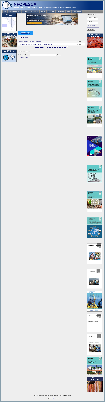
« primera (37, 47)
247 (57, 47)
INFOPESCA (24, 4)
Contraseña (90, 21)
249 (62, 47)
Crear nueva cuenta (91, 25)
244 (50, 47)
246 (55, 47)
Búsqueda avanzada (24, 57)
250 (65, 47)
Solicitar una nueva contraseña (93, 27)
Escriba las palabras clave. (24, 54)
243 (47, 47)
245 (52, 47)
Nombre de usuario (91, 17)
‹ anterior (41, 47)
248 (60, 47)
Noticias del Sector (23, 37)
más (84, 48)
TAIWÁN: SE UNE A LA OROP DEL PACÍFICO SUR (30, 41)
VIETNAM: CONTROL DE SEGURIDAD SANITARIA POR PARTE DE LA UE (35, 44)
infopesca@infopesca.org (54, 398)
